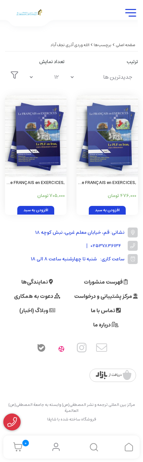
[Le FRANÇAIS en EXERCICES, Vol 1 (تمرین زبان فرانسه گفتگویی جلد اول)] (107, 136)
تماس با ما (103, 310)
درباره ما (102, 324)
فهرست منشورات (104, 282)
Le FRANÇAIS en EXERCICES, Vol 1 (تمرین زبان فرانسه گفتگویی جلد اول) (107, 183)
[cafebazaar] (113, 375)
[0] (16, 447)
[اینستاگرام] (81, 349)
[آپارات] (61, 349)
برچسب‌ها (102, 45)
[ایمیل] (101, 349)
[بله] (41, 349)
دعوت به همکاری (34, 296)
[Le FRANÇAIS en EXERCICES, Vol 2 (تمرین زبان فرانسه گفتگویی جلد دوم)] (36, 136)
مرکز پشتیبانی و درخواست (103, 296)
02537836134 (106, 245)
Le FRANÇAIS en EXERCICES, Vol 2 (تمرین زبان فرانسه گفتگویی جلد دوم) (36, 183)
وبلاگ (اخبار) (34, 310)
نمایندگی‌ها (35, 282)
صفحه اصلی (125, 45)
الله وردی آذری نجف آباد (70, 45)
